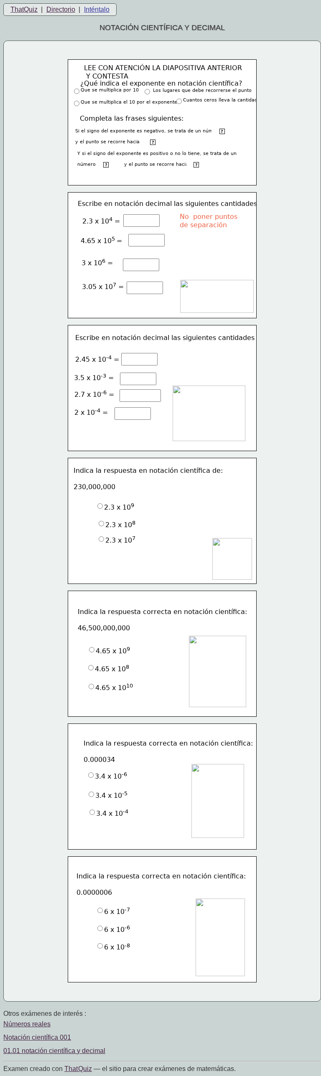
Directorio (60, 9)
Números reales (27, 1024)
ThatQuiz (24, 9)
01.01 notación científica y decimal (54, 1050)
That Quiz (78, 1068)
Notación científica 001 (37, 1037)
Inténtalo (97, 9)
